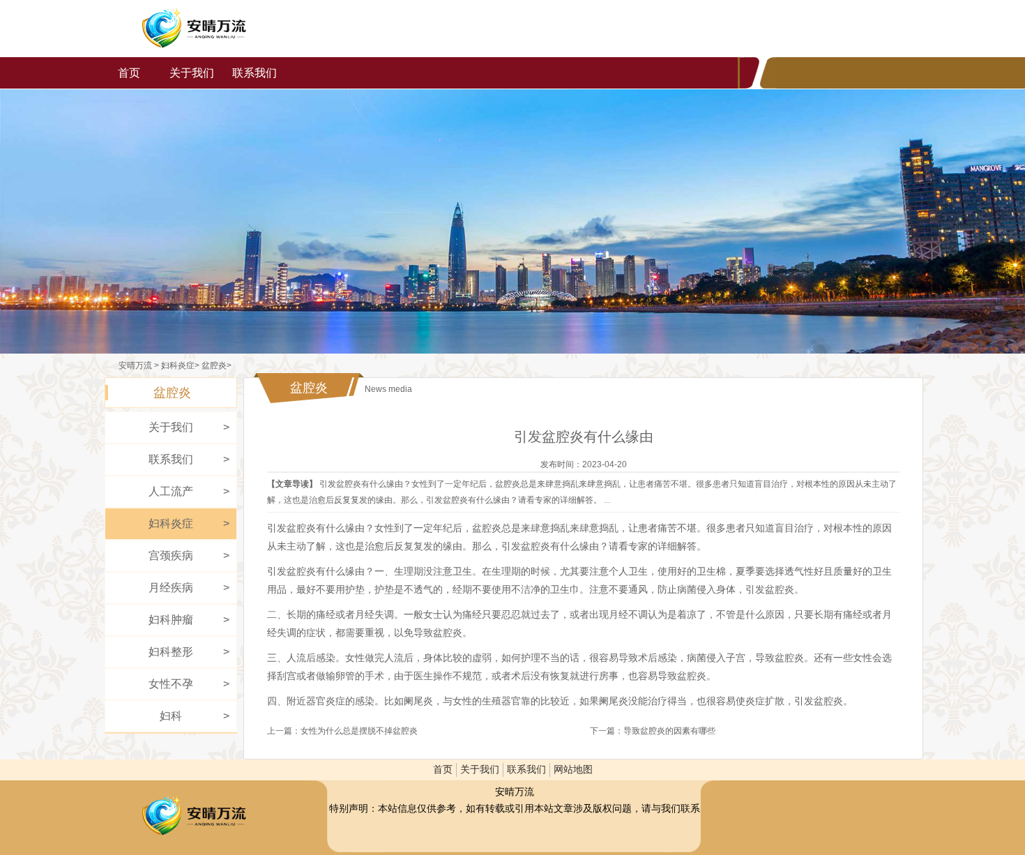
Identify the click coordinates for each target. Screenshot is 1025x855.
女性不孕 (171, 684)
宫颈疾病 (171, 555)
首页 (129, 73)
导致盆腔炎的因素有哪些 (669, 731)
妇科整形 (171, 652)
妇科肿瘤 (171, 620)
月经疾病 (171, 587)
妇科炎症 (178, 365)
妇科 (171, 716)
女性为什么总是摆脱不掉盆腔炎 (359, 731)
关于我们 (191, 73)
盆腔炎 (214, 365)
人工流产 (171, 491)
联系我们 (254, 73)
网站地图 (573, 769)
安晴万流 (194, 28)
